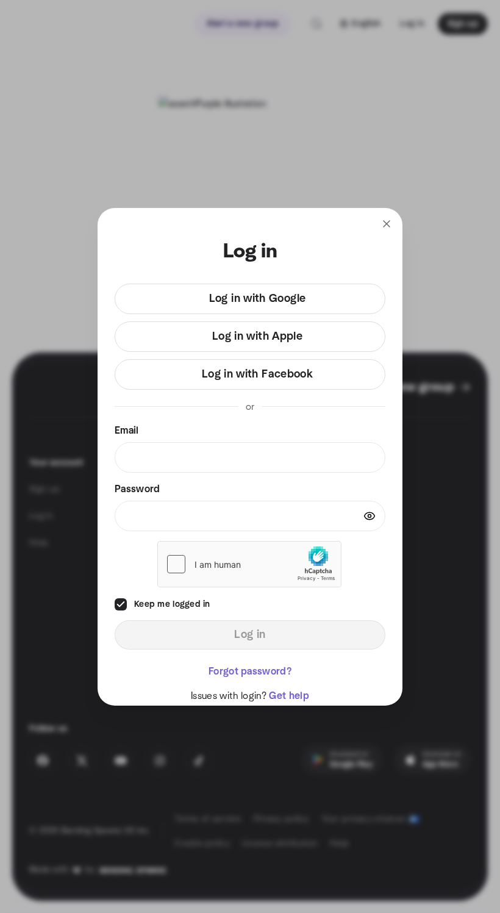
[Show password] (369, 516)
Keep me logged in (172, 604)
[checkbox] (121, 604)
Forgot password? (250, 671)
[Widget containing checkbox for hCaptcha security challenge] (249, 564)
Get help (289, 696)
